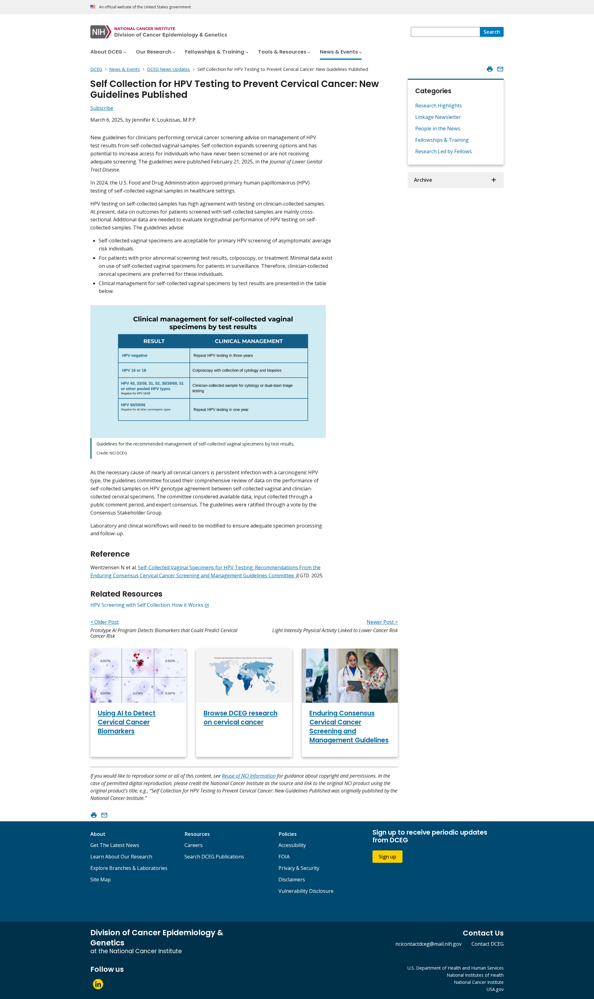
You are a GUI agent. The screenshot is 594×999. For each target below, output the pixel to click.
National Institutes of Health (475, 975)
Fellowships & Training (442, 140)
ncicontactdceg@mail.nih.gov (428, 943)
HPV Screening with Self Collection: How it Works (146, 605)
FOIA (284, 856)
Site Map (100, 879)
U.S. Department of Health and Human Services (455, 968)
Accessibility (292, 845)
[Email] (500, 69)
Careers (193, 845)
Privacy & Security (298, 868)
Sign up (387, 856)
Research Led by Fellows (443, 151)
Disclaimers (291, 879)
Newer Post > (382, 622)
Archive (423, 179)
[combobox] (445, 32)
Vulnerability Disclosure (306, 891)
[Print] (489, 69)
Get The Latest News (114, 845)
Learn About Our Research (121, 856)
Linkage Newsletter (438, 117)
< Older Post (104, 622)
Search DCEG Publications (214, 856)
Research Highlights (438, 105)
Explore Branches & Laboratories (128, 868)
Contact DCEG (487, 943)
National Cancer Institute (479, 982)
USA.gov (495, 989)
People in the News (437, 128)
